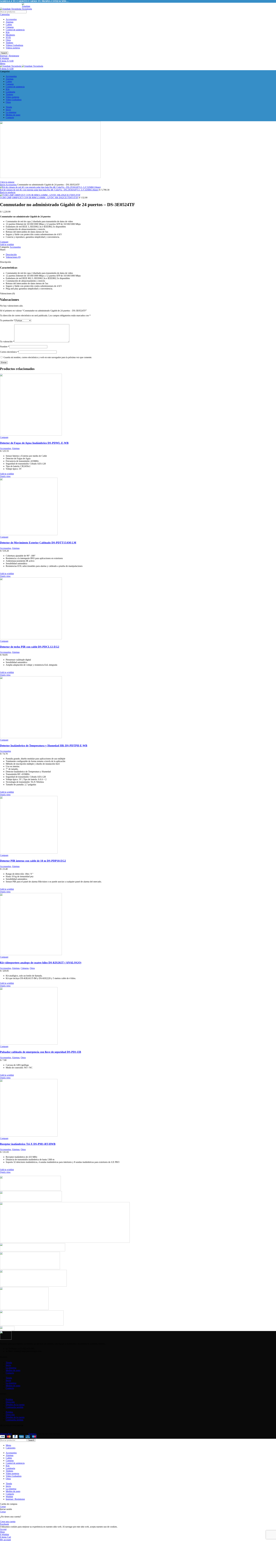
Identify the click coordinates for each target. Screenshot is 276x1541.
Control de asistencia (15, 29)
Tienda (9, 1362)
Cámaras (10, 27)
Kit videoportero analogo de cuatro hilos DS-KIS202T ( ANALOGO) (40, 962)
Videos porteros (13, 48)
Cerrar (3, 1506)
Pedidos (9, 1399)
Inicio (3, 184)
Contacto (10, 1373)
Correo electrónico (9, 352)
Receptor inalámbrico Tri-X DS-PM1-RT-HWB (27, 1143)
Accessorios (11, 19)
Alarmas (9, 22)
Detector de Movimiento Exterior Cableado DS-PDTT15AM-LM (38, 542)
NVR (8, 37)
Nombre (4, 346)
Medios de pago (13, 1370)
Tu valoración (7, 341)
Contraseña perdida (14, 1407)
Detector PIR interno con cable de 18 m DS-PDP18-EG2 (33, 860)
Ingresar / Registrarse (15, 1499)
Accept (3, 1529)
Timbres (9, 42)
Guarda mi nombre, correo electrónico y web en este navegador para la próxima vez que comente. (47, 357)
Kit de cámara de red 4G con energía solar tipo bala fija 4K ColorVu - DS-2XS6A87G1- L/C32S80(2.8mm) (49, 190)
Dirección (10, 1402)
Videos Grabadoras (14, 45)
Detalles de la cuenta (15, 1404)
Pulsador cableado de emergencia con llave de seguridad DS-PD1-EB (40, 1051)
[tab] (141, 254)
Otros (8, 40)
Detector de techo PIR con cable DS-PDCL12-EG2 (29, 646)
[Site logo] (11, 9)
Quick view (5, 476)
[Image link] (6, 1339)
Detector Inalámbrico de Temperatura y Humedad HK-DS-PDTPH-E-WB (43, 745)
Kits (7, 32)
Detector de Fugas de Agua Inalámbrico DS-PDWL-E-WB (34, 442)
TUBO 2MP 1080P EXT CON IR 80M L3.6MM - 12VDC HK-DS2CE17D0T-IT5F (39, 197)
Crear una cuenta (7, 1521)
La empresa (11, 1368)
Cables (9, 24)
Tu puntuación (7, 320)
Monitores (10, 35)
